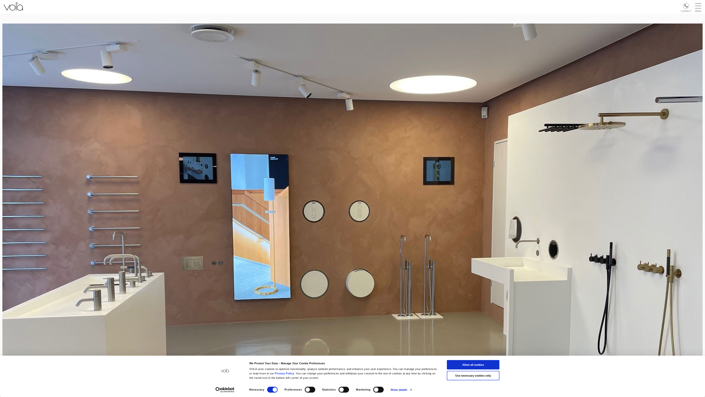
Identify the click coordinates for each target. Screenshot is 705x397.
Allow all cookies (473, 364)
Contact (686, 11)
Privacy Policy (284, 373)
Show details (399, 389)
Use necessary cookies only (473, 375)
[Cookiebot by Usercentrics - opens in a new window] (225, 390)
